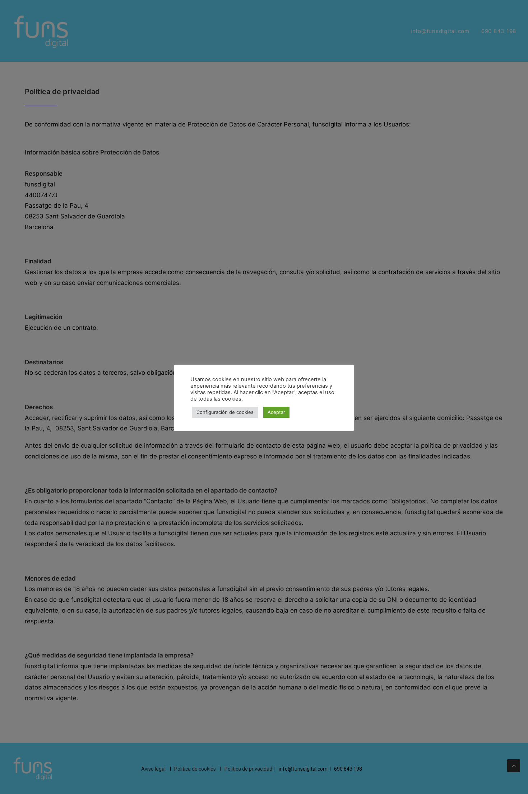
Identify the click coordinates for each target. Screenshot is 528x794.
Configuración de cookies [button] (225, 412)
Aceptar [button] (276, 412)
